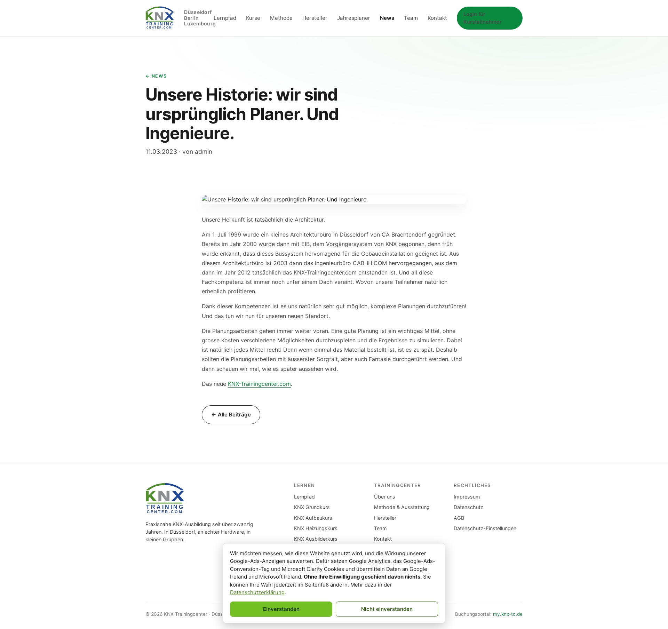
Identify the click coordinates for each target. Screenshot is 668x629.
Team (411, 18)
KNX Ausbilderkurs (315, 539)
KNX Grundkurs (312, 507)
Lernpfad (225, 18)
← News (156, 76)
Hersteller (314, 18)
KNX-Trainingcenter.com (259, 383)
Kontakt (437, 18)
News (387, 18)
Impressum (467, 497)
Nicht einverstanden (387, 609)
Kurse (253, 18)
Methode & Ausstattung (402, 507)
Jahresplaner (353, 18)
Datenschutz (468, 507)
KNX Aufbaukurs (313, 518)
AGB (459, 518)
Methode (281, 18)
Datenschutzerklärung (257, 592)
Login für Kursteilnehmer (482, 18)
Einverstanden (281, 609)
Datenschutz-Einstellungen (485, 528)
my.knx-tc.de (508, 614)
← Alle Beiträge (231, 414)
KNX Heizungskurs (315, 528)
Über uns (384, 497)
